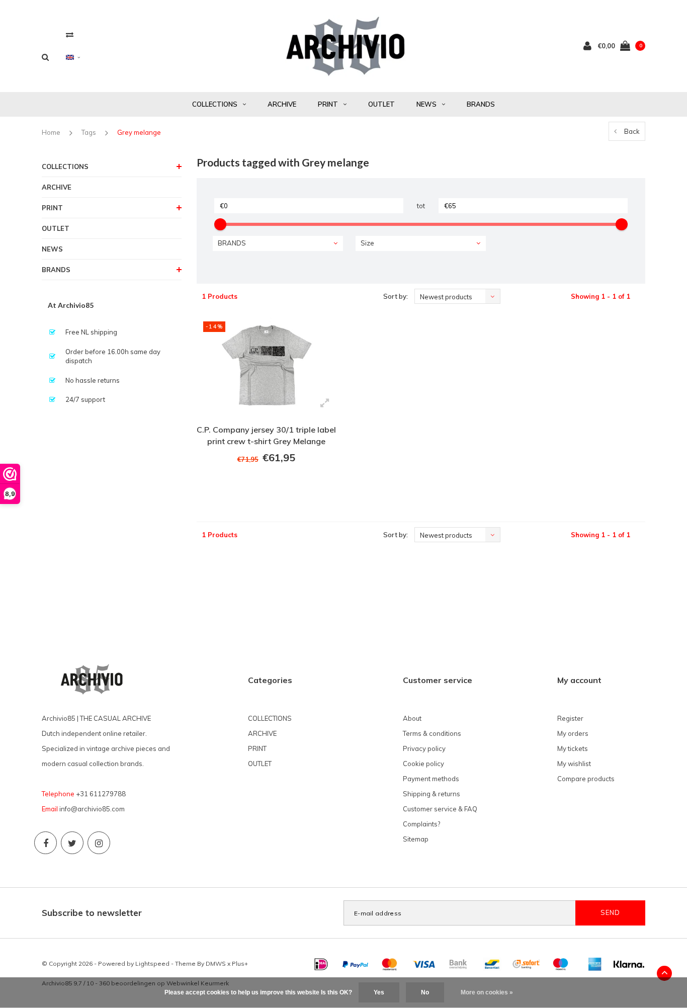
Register (570, 718)
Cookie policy (423, 764)
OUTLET (381, 104)
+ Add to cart (260, 485)
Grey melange (139, 132)
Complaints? (421, 824)
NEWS (426, 104)
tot (421, 206)
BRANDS (481, 104)
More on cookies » (487, 992)
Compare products (586, 779)
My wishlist (574, 764)
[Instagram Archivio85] (99, 842)
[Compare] (69, 34)
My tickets (572, 748)
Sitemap (415, 839)
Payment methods (431, 779)
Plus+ (240, 963)
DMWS (216, 963)
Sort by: (395, 296)
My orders (572, 733)
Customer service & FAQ (440, 809)
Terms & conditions (432, 733)
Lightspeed (152, 963)
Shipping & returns (431, 794)
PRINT (328, 104)
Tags (88, 132)
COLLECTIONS (214, 104)
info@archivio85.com (92, 809)
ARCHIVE (282, 104)
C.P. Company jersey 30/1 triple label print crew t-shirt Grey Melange (266, 435)
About (412, 718)
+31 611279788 (101, 794)
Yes (379, 992)
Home (51, 132)
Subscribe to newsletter (92, 912)
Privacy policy (424, 748)
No (425, 992)
